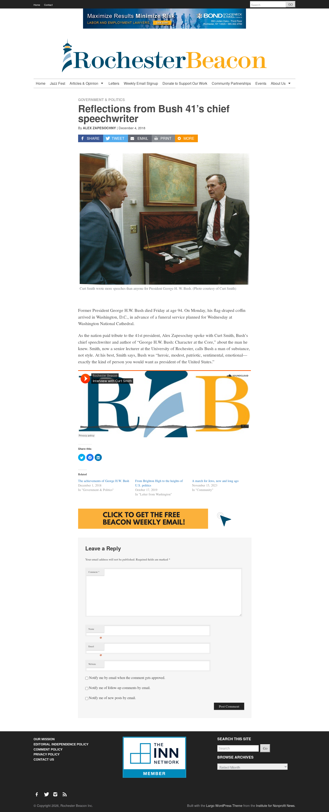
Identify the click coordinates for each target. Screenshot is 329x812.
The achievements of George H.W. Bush (103, 481)
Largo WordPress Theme (224, 805)
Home (37, 4)
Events (260, 83)
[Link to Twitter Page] (47, 792)
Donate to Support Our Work (184, 83)
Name (95, 629)
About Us (278, 83)
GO (290, 4)
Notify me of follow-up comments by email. (119, 687)
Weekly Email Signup (141, 83)
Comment (93, 571)
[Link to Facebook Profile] (38, 792)
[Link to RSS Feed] (65, 792)
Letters (114, 83)
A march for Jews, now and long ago (215, 481)
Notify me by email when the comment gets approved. (126, 677)
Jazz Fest (57, 83)
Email (95, 647)
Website (92, 664)
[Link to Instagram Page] (57, 792)
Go (265, 748)
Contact (48, 4)
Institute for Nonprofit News (275, 805)
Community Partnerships (231, 83)
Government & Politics (101, 99)
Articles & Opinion (84, 83)
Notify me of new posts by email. (112, 697)
